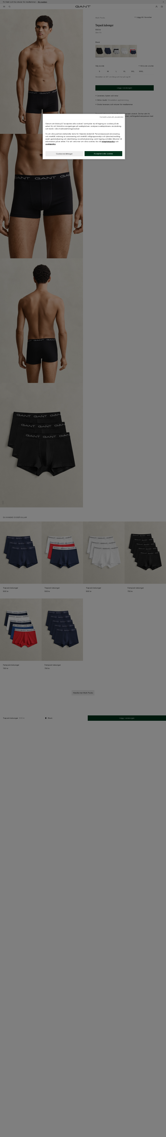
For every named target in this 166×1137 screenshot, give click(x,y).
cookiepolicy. (50, 144)
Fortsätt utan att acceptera (111, 117)
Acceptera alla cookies (103, 154)
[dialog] (84, 136)
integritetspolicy (108, 141)
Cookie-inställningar (64, 154)
